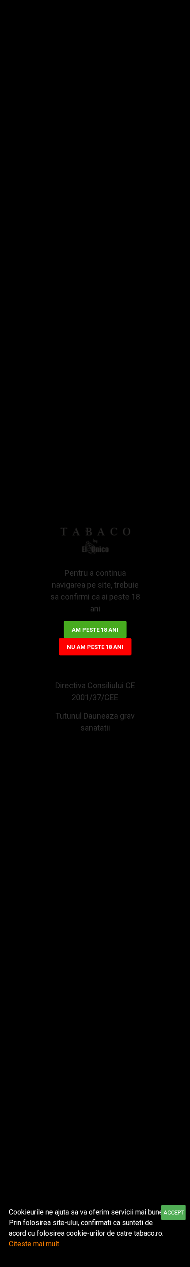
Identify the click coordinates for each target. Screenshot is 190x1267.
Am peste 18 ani (95, 629)
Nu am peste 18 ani (95, 647)
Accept (173, 1212)
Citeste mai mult (34, 1244)
